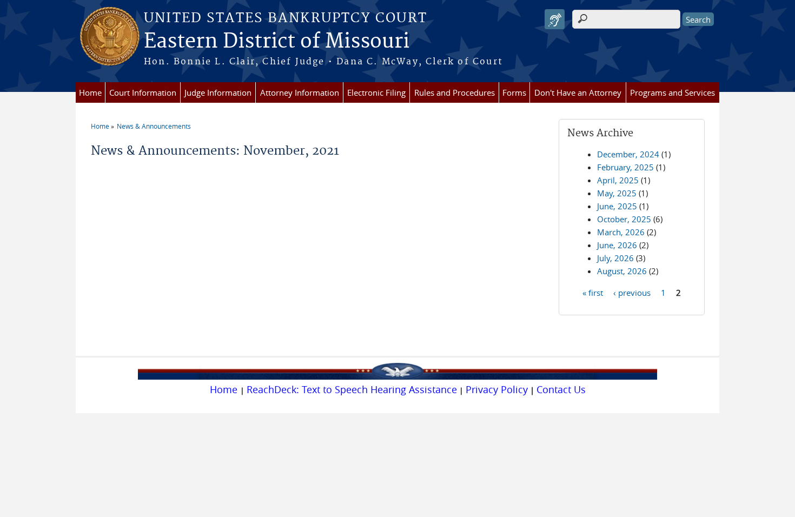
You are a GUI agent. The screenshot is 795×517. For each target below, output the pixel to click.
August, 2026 (622, 271)
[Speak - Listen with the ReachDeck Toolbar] (555, 19)
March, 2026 (621, 232)
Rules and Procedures (454, 92)
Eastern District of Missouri (276, 41)
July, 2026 (615, 258)
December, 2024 (628, 154)
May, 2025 (617, 193)
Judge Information (217, 92)
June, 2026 (617, 245)
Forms (514, 92)
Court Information (142, 92)
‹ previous (632, 292)
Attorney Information (299, 92)
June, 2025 (617, 206)
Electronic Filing (376, 92)
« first (592, 292)
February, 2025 (625, 167)
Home (90, 92)
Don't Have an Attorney (577, 92)
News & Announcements (154, 126)
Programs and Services (672, 92)
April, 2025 (618, 180)
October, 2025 (624, 219)
